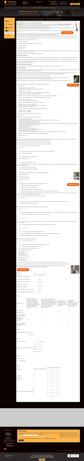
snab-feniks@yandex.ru (54, 3)
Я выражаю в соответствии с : (38, 438)
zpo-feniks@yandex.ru (54, 1)
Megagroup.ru (7, 456)
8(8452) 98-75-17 (25, 3)
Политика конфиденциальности (9, 455)
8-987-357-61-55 (39, 2)
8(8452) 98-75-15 (25, 2)
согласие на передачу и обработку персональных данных (31, 438)
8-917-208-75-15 (25, 4)
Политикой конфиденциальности (50, 438)
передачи (63, 21)
